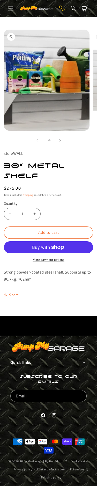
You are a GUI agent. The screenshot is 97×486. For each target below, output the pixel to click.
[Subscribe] (80, 396)
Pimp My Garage (31, 461)
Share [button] (14, 294)
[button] (10, 8)
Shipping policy (51, 477)
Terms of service (76, 461)
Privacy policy (22, 469)
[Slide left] (37, 140)
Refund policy (79, 469)
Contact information (51, 469)
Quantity (10, 203)
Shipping (28, 195)
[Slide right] (60, 140)
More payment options (48, 259)
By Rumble (52, 461)
